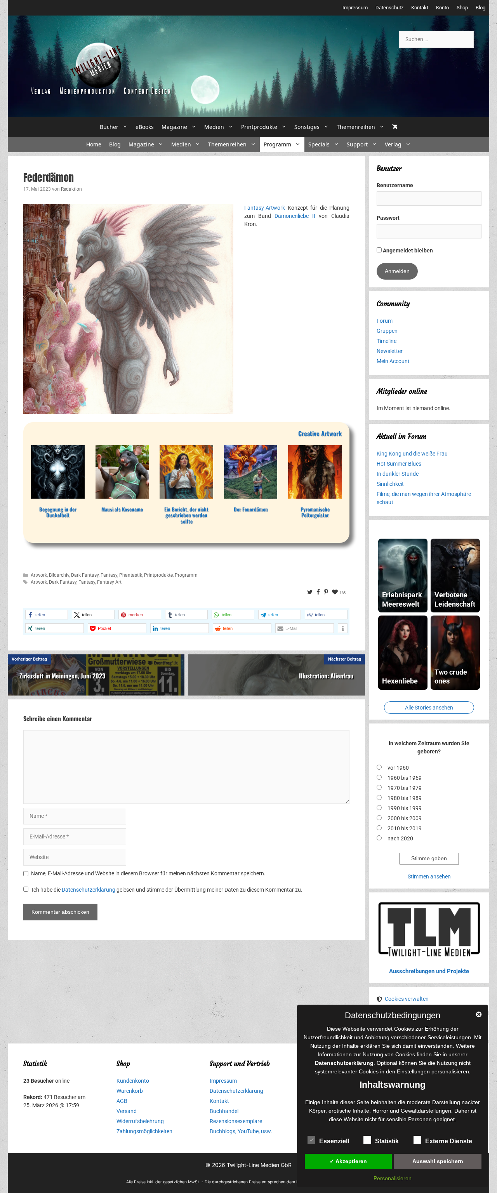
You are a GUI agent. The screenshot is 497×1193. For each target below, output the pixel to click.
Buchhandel (224, 1111)
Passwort (388, 218)
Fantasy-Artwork (264, 208)
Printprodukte (259, 126)
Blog (480, 7)
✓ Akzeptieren (348, 1161)
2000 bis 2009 (405, 818)
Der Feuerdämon (251, 509)
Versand (126, 1111)
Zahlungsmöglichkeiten (144, 1131)
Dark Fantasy (85, 575)
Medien (214, 126)
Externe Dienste (448, 1141)
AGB (121, 1101)
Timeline (386, 341)
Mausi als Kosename (122, 509)
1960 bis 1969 (405, 778)
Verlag (393, 144)
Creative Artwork (320, 433)
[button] (46, 614)
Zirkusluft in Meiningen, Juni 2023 (62, 675)
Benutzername (395, 185)
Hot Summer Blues (399, 464)
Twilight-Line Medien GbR (259, 1165)
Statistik (387, 1141)
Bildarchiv (59, 575)
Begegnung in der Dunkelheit (57, 512)
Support (357, 144)
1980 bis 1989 (405, 798)
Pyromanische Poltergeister (315, 512)
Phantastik (130, 575)
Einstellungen (413, 1071)
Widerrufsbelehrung (140, 1121)
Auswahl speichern (437, 1161)
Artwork (39, 575)
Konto (442, 7)
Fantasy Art (109, 582)
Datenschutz (389, 7)
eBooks (145, 126)
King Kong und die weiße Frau (412, 453)
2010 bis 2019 (405, 828)
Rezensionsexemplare (236, 1121)
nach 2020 (400, 838)
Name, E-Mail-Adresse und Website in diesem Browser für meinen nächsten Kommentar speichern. (148, 873)
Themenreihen (356, 126)
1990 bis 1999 (405, 808)
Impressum (355, 7)
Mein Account (393, 361)
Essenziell (334, 1141)
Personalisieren (393, 1178)
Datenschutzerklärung (88, 890)
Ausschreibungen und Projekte (429, 971)
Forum (385, 321)
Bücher (109, 126)
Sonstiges (307, 126)
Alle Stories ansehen (429, 707)
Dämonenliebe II (295, 216)
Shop (462, 7)
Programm (277, 144)
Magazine (174, 126)
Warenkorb (129, 1091)
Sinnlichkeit (390, 484)
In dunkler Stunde (398, 474)
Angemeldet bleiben (407, 250)
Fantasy (109, 575)
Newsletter (390, 351)
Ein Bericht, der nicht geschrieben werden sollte (186, 515)
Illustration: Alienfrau (326, 675)
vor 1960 (398, 768)
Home (93, 144)
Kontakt (419, 7)
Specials (319, 144)
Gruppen (387, 331)
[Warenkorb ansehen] (394, 127)
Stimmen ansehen (429, 876)
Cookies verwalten (407, 999)
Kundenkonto (132, 1081)
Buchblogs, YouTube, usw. (241, 1131)
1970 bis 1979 (405, 788)
